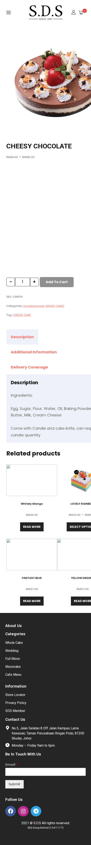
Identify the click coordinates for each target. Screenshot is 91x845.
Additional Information (34, 352)
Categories (15, 634)
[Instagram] (23, 811)
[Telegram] (36, 811)
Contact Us (15, 719)
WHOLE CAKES (54, 306)
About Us (13, 625)
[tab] (26, 337)
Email (11, 765)
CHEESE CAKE (22, 315)
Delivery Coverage (29, 367)
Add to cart (57, 282)
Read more (32, 527)
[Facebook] (10, 811)
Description (22, 336)
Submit (14, 784)
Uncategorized (33, 306)
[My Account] (73, 12)
